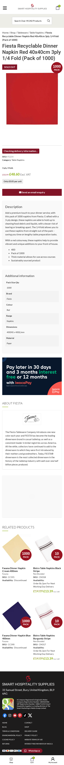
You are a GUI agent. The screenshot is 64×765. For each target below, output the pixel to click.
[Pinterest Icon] (19, 715)
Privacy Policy (31, 735)
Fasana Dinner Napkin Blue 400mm (16, 637)
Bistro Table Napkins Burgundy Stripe (44, 637)
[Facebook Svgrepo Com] (4, 715)
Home (5, 32)
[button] (36, 16)
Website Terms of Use (34, 740)
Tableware (22, 32)
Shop (12, 32)
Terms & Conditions (10, 731)
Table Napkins (36, 32)
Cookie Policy (8, 740)
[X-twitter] (30, 715)
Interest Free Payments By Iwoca (39, 744)
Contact (28, 723)
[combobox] (32, 21)
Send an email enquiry (33, 192)
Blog (4, 727)
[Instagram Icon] (9, 715)
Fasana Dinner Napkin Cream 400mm (13, 569)
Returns (5, 744)
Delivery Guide (31, 731)
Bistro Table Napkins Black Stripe (47, 569)
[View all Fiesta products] (32, 421)
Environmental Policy (12, 735)
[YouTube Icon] (14, 715)
